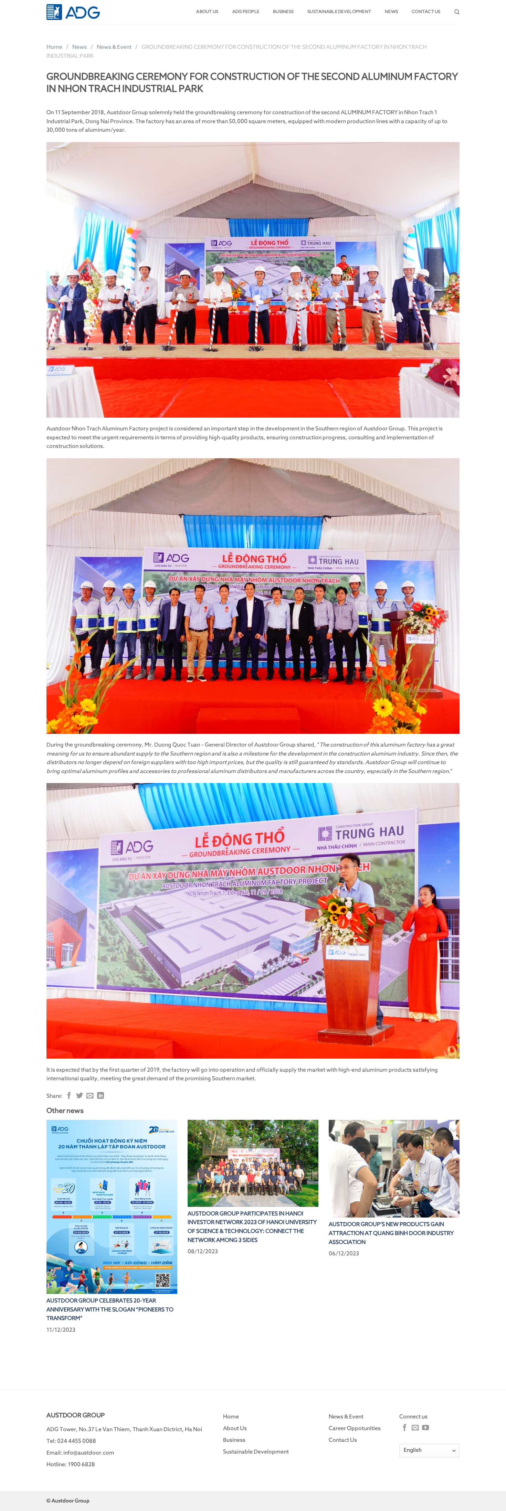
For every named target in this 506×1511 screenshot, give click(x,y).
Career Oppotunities (355, 1428)
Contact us (426, 12)
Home (54, 47)
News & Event (114, 47)
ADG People (246, 12)
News (391, 12)
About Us (235, 1428)
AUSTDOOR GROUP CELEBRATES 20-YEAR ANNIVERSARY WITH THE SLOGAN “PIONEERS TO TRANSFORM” (109, 1309)
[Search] (457, 12)
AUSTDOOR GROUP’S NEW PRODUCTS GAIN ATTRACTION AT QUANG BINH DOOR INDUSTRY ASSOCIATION (391, 1233)
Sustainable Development (339, 12)
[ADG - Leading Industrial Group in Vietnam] (73, 12)
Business (283, 12)
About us (207, 12)
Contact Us (343, 1440)
